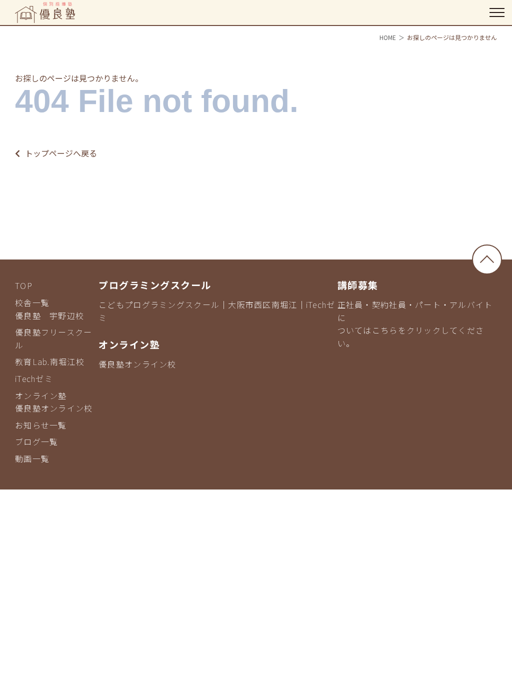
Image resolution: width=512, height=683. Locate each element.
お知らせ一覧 (41, 425)
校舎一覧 (32, 302)
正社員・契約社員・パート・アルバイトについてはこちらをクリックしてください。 (415, 323)
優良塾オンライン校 (54, 408)
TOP (23, 286)
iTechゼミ (34, 378)
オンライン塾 (41, 396)
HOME (388, 37)
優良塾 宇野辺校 (49, 316)
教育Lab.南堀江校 (49, 362)
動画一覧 (32, 458)
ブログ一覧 (36, 442)
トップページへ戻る (61, 153)
